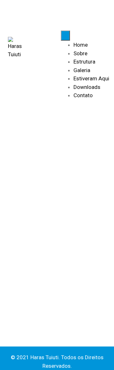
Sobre (80, 53)
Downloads (86, 87)
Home (80, 45)
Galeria (81, 70)
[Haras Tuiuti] (15, 48)
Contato (83, 95)
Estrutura (84, 61)
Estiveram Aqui (91, 78)
